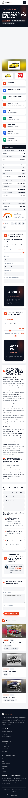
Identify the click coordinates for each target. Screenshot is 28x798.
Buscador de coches (7, 731)
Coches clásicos (6, 744)
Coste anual (9, 319)
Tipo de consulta (8, 605)
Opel (3, 768)
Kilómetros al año (14, 328)
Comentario (7, 592)
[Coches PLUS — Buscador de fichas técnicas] (7, 2)
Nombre (5, 586)
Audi (3, 761)
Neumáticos (7, 270)
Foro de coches (5, 749)
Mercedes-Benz (6, 763)
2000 (17, 8)
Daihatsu (8, 8)
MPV (21, 8)
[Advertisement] (14, 42)
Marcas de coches (6, 736)
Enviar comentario (10, 613)
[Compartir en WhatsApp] (12, 223)
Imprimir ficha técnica (9, 23)
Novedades (4, 734)
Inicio (3, 8)
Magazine (4, 751)
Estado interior (9, 263)
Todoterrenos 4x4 (6, 741)
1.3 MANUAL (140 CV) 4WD (10, 9)
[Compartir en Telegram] (23, 223)
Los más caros (5, 746)
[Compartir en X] (15, 223)
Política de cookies (17, 794)
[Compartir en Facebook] (19, 223)
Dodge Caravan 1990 (9, 671)
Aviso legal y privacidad (8, 794)
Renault (4, 771)
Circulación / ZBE (11, 323)
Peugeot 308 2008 (9, 697)
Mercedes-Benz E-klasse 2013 (12, 643)
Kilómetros (14, 249)
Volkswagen (5, 766)
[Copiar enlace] (4, 227)
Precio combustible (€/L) (14, 333)
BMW (3, 759)
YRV (13, 8)
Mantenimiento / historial (12, 277)
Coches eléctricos (6, 739)
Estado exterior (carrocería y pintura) (13, 256)
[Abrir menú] (24, 2)
